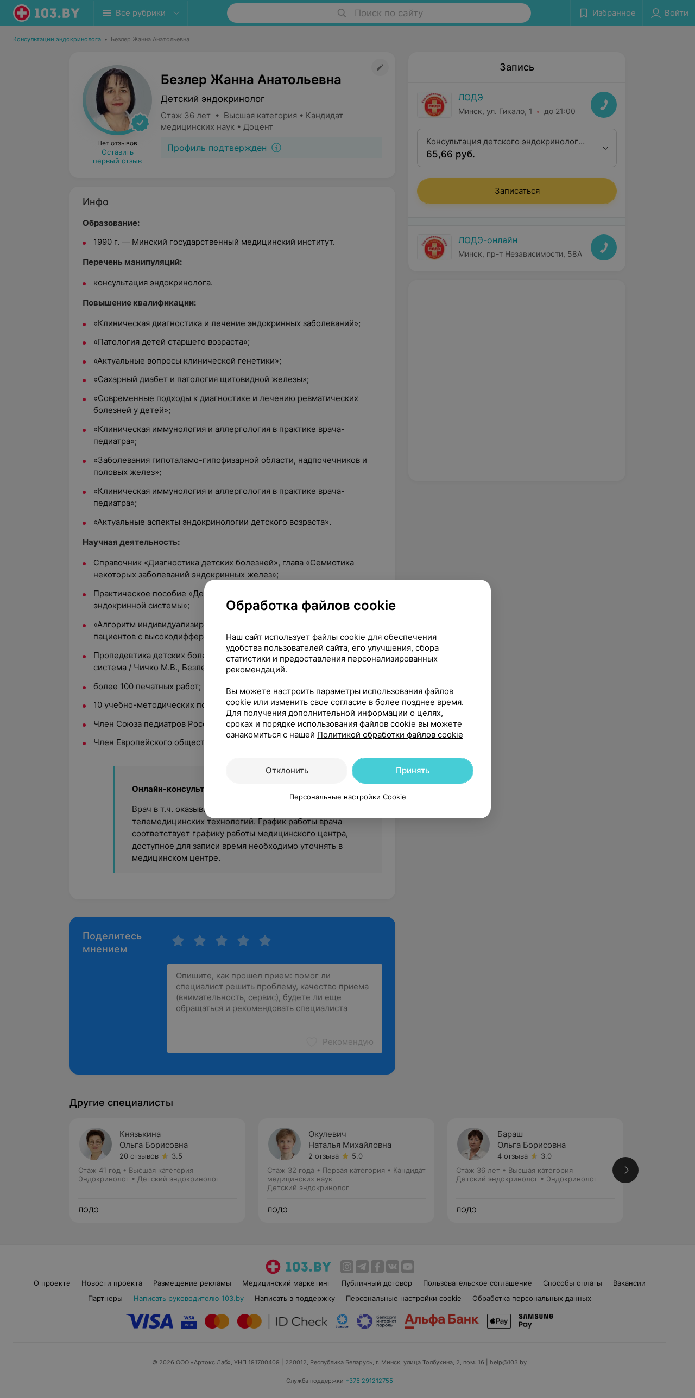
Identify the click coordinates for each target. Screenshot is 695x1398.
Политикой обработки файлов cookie (390, 734)
